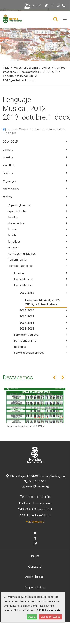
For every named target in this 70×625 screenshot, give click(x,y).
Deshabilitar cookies (50, 617)
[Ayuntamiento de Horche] (12, 22)
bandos (13, 217)
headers (8, 173)
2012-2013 (50, 72)
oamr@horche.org (37, 486)
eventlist (8, 165)
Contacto (35, 566)
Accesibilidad (35, 577)
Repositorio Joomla (25, 67)
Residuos (20, 346)
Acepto (31, 617)
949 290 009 (27, 509)
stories (46, 67)
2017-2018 (27, 322)
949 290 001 (37, 481)
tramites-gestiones (20, 265)
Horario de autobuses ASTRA (26, 426)
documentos (16, 223)
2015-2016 (27, 310)
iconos (12, 229)
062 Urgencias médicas (35, 515)
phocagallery (11, 189)
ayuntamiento (17, 211)
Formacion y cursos (26, 334)
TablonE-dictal (17, 259)
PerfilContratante (25, 340)
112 (21, 503)
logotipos (14, 241)
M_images (9, 181)
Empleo (19, 273)
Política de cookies (50, 610)
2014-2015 (10, 141)
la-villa (12, 235)
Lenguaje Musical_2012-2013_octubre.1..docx (36, 129)
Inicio (6, 67)
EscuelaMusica (29, 72)
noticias (13, 247)
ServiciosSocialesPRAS (29, 352)
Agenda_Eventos (19, 205)
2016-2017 (27, 316)
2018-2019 (27, 328)
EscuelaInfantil (23, 279)
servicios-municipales (22, 253)
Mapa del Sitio (35, 587)
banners (8, 149)
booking (8, 157)
